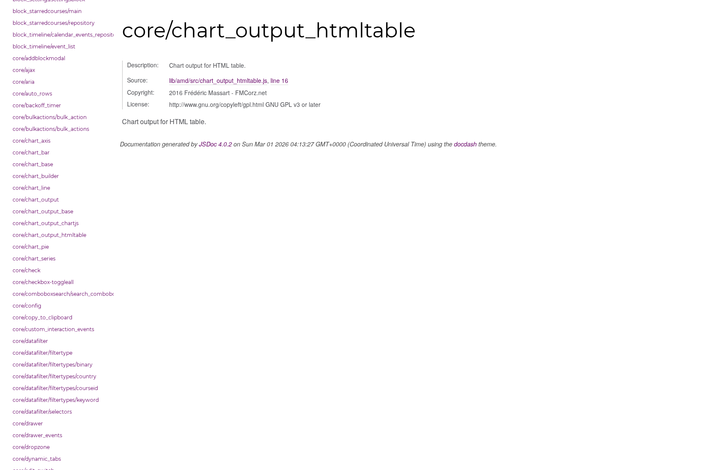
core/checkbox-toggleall (43, 282)
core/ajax (24, 70)
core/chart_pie (31, 247)
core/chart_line (31, 188)
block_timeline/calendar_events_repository (61, 35)
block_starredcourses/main (47, 11)
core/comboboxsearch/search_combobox (61, 294)
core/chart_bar (31, 152)
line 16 (279, 80)
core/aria (23, 82)
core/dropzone (31, 447)
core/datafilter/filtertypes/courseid (55, 388)
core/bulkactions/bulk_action (50, 117)
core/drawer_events (37, 435)
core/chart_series (34, 258)
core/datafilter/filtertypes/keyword (56, 400)
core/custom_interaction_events (53, 329)
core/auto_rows (32, 93)
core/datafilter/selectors (42, 412)
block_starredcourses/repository (54, 23)
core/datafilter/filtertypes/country (54, 376)
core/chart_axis (31, 141)
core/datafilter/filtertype (42, 353)
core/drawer (28, 423)
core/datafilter (30, 341)
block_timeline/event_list (44, 46)
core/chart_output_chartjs (46, 223)
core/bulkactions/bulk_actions (51, 129)
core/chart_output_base (43, 211)
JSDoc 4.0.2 (215, 144)
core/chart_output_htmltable (49, 235)
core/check (26, 270)
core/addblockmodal (39, 58)
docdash (465, 144)
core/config (27, 306)
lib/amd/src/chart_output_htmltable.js (218, 80)
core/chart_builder (36, 176)
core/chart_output (36, 199)
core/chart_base (33, 164)
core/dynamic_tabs (37, 459)
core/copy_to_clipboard (42, 317)
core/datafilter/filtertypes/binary (53, 364)
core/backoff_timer (37, 105)
